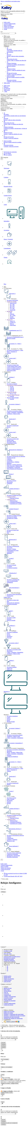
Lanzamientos (7, 248)
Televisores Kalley (11, 370)
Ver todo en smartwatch (12, 425)
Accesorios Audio (13, 643)
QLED (12, 317)
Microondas (10, 482)
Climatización (12, 573)
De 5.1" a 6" (13, 393)
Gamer (8, 717)
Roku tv (12, 323)
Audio (5, 204)
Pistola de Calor (11, 841)
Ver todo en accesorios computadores (16, 749)
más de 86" (12, 310)
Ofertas (5, 257)
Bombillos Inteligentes (12, 857)
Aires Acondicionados (12, 581)
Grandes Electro (8, 195)
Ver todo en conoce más (13, 365)
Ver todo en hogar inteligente (14, 852)
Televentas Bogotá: (9, 876)
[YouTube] (7, 970)
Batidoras (9, 463)
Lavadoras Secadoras (12, 567)
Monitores (9, 751)
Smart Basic (13, 325)
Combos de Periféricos (12, 756)
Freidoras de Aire (11, 457)
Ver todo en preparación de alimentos (16, 456)
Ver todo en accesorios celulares (14, 411)
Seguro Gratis (10, 440)
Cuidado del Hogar (13, 488)
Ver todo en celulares (12, 383)
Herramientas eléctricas (14, 828)
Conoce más (12, 358)
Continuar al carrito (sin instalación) (9, 1123)
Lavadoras (9, 566)
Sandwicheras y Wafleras (13, 462)
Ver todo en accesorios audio (14, 649)
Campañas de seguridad (9, 1000)
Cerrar (2, 1074)
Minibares (9, 553)
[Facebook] (7, 966)
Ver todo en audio (11, 617)
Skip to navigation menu (14, 1)
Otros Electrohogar (13, 587)
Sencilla (12, 396)
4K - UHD (13, 315)
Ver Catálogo (8, 154)
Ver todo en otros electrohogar (14, 594)
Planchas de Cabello (12, 517)
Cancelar (3, 1042)
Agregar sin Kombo (5, 1083)
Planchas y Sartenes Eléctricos (14, 464)
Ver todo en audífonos (12, 632)
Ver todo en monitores (12, 716)
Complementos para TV (15, 330)
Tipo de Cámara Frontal (13, 397)
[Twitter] (7, 969)
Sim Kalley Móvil (11, 441)
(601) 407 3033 (7, 953)
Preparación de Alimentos (15, 449)
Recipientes (10, 800)
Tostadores (9, 483)
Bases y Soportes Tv (12, 351)
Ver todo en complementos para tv (15, 337)
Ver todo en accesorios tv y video (15, 350)
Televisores (6, 168)
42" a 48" (12, 304)
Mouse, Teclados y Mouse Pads (14, 752)
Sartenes (9, 802)
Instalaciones (10, 595)
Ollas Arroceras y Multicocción (14, 466)
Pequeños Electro (8, 186)
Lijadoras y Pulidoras (12, 839)
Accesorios (6, 230)
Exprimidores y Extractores (13, 467)
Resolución (9, 311)
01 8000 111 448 (8, 951)
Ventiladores (10, 582)
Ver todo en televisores (12, 300)
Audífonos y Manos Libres (13, 413)
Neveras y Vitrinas (11, 549)
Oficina (8, 719)
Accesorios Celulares (14, 404)
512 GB (12, 390)
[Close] (1, 1028)
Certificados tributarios (9, 960)
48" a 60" (12, 305)
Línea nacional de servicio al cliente (13, 873)
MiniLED (12, 318)
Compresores (10, 838)
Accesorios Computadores (15, 743)
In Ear (8, 633)
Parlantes (9, 619)
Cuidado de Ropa (11, 496)
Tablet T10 (9, 668)
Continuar (3, 15)
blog (8, 533)
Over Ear (9, 637)
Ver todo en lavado (11, 565)
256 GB (12, 389)
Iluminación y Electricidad (13, 855)
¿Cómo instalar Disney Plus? (14, 366)
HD (11, 312)
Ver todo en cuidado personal (14, 515)
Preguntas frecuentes (9, 959)
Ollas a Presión (10, 799)
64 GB (11, 386)
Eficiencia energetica (12, 604)
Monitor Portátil (11, 721)
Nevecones (9, 547)
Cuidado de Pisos (11, 499)
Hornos (11, 474)
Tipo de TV (10, 319)
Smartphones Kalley (12, 443)
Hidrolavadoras (14, 501)
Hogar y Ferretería (8, 239)
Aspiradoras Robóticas (15, 502)
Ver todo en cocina (11, 797)
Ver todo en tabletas (11, 667)
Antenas (9, 353)
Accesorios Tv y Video (14, 343)
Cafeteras (9, 459)
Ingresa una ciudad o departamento (9, 1038)
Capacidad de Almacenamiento (14, 385)
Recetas (9, 531)
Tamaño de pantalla (11, 301)
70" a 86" (12, 308)
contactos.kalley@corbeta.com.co (12, 956)
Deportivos (9, 636)
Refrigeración (12, 539)
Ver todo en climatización (13, 579)
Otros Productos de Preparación (14, 468)
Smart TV (12, 321)
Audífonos (11, 625)
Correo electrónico (5, 12)
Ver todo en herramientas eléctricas (15, 835)
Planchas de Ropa (14, 498)
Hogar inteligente (13, 846)
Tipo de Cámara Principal (13, 395)
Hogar (8, 720)
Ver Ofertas (8, 153)
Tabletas (11, 660)
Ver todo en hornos (11, 480)
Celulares (6, 177)
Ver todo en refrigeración (13, 546)
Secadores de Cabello (12, 518)
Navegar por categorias (11, 152)
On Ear (8, 635)
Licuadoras (9, 460)
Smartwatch (12, 419)
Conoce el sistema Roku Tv (13, 369)
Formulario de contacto (9, 958)
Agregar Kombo (14, 1083)
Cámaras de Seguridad (12, 854)
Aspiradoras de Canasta (16, 503)
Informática (6, 221)
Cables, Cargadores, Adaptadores (15, 412)
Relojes (8, 427)
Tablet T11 (9, 670)
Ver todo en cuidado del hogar (14, 495)
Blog (5, 284)
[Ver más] (2, 860)
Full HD (12, 314)
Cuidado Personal (13, 509)
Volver (2, 1094)
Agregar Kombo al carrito (6, 1092)
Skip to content (4, 1)
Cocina (11, 791)
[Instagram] (7, 967)
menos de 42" (13, 303)
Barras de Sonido (11, 338)
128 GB (12, 388)
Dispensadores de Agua (12, 550)
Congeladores (10, 551)
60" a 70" (12, 307)
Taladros (9, 836)
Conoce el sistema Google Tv (14, 367)
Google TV (13, 322)
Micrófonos (10, 651)
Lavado (11, 558)
